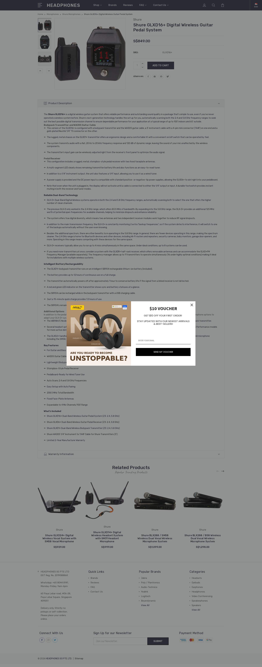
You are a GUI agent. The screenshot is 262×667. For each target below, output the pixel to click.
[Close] (191, 305)
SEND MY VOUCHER (163, 351)
